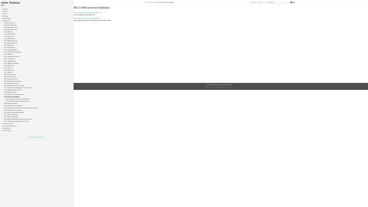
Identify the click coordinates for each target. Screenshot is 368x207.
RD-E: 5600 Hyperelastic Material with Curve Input (16, 121)
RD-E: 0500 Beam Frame (10, 34)
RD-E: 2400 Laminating (9, 74)
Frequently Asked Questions (9, 126)
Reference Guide (6, 18)
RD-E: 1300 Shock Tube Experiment (12, 52)
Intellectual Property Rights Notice (214, 87)
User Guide (5, 16)
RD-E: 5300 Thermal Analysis (11, 114)
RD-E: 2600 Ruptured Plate (10, 79)
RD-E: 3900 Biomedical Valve (11, 83)
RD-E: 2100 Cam (8, 67)
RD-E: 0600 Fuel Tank (9, 36)
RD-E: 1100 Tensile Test (9, 47)
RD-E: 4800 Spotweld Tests (10, 103)
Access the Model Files (9, 23)
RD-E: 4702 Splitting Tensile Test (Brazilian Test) (17, 101)
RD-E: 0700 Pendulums (9, 38)
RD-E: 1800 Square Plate (10, 61)
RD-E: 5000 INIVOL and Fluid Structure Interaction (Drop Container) (21, 108)
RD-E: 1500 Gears (8, 54)
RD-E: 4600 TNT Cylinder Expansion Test (14, 94)
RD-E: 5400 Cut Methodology (11, 116)
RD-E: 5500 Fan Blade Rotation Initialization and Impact (18, 119)
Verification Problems (7, 123)
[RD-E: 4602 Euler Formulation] (253, 2)
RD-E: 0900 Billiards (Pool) (10, 43)
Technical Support (228, 87)
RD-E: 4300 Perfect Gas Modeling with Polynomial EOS (17, 87)
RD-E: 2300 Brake (8, 72)
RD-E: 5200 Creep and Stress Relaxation (14, 112)
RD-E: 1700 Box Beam (9, 59)
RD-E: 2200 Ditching (9, 70)
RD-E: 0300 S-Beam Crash (10, 29)
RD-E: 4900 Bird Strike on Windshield (13, 105)
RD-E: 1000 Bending (9, 45)
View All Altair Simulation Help (37, 137)
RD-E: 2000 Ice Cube (9, 65)
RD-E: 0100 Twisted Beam (10, 25)
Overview (4, 11)
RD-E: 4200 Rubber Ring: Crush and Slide (14, 85)
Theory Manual (6, 128)
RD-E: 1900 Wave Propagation (11, 63)
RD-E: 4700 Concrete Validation (12, 96)
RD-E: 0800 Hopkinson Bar (10, 40)
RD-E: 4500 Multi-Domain (10, 92)
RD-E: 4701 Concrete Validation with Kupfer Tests (18, 99)
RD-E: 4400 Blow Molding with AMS (13, 90)
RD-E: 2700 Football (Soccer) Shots (12, 81)
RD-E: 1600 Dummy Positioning (12, 56)
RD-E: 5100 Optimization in (13, 110)
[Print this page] (294, 3)
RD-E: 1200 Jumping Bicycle (11, 50)
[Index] (291, 4)
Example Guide (6, 20)
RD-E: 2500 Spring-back (10, 76)
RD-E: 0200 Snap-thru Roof (10, 27)
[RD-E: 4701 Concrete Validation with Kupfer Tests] (261, 2)
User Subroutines (6, 130)
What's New (5, 9)
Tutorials (4, 13)
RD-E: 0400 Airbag (8, 32)
